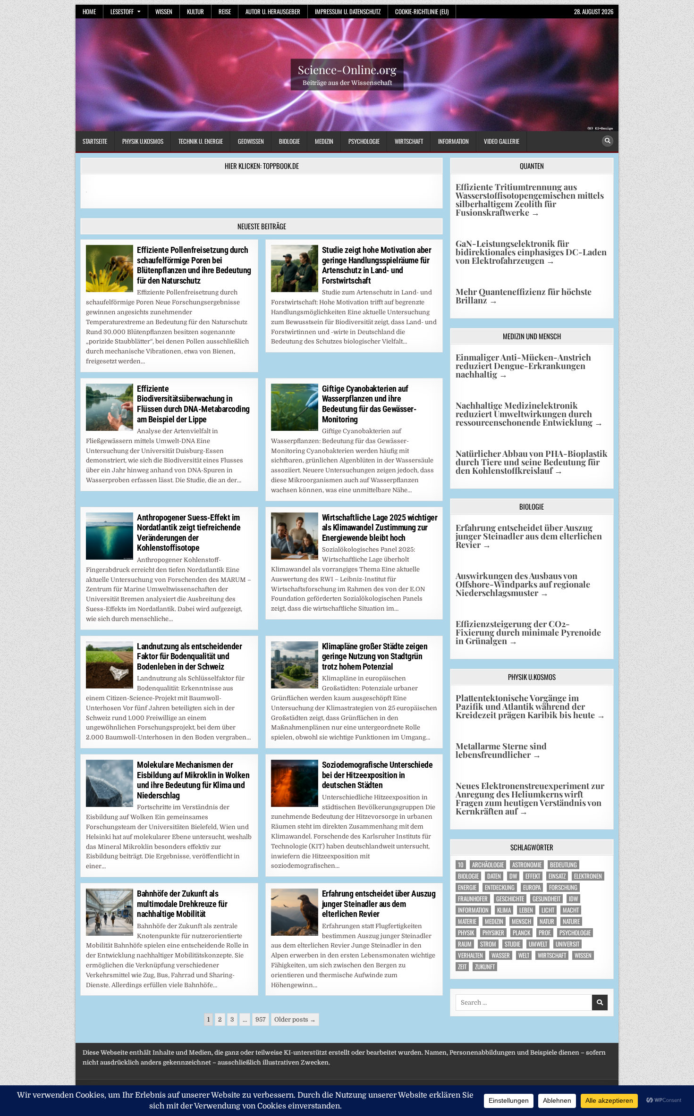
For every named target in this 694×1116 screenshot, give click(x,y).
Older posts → (295, 1019)
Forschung (563, 887)
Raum (465, 944)
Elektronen (588, 876)
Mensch (521, 921)
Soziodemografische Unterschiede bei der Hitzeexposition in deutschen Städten (377, 775)
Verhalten (470, 955)
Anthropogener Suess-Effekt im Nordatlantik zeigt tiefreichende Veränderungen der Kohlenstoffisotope (188, 532)
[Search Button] (607, 141)
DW (513, 876)
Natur (547, 921)
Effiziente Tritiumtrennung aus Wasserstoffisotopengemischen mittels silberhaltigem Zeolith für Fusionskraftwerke (530, 199)
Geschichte (510, 898)
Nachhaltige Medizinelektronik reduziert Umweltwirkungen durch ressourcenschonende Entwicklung (529, 414)
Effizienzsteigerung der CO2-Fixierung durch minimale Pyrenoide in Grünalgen (528, 632)
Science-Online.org (347, 69)
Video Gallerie (501, 141)
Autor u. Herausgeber (272, 11)
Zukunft (485, 966)
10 (461, 864)
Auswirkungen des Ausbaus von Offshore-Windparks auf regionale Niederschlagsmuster (523, 584)
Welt (523, 955)
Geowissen (251, 141)
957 (260, 1019)
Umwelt (538, 944)
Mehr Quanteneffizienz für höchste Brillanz (524, 296)
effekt (532, 876)
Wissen (163, 11)
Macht (571, 910)
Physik (466, 932)
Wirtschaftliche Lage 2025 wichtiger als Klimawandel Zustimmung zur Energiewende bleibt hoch (380, 527)
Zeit (462, 966)
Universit (567, 944)
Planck (521, 932)
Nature (571, 921)
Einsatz (557, 876)
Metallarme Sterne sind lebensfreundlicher (501, 750)
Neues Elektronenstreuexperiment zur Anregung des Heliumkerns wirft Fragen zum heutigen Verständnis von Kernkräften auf (530, 798)
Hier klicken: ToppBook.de (262, 165)
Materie (467, 921)
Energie (467, 887)
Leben (526, 910)
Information (453, 141)
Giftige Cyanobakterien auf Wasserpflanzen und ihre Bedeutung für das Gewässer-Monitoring (369, 404)
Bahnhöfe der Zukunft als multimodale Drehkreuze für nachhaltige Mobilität (182, 904)
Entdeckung (500, 887)
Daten (494, 876)
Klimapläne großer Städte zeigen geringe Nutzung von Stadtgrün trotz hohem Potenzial (375, 656)
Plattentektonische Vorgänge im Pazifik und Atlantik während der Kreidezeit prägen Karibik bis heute (530, 706)
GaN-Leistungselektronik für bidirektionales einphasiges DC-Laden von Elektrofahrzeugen (531, 252)
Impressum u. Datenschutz (348, 11)
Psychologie (364, 141)
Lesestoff (122, 11)
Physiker (493, 932)
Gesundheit (546, 898)
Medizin (324, 141)
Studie (512, 944)
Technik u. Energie (200, 141)
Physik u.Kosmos (142, 141)
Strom (488, 944)
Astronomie (527, 864)
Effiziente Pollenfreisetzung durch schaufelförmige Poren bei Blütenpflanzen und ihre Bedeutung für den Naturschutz (194, 265)
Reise (225, 11)
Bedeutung (563, 864)
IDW (573, 898)
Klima (504, 910)
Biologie (289, 141)
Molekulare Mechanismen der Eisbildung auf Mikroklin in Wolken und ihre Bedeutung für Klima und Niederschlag (193, 780)
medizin (494, 921)
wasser (500, 955)
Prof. (545, 932)
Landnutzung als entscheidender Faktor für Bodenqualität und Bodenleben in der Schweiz (189, 656)
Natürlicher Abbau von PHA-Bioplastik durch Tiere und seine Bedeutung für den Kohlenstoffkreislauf (532, 462)
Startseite (95, 141)
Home (89, 11)
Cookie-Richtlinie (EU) (422, 11)
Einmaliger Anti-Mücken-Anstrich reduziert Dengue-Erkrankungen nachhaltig (523, 366)
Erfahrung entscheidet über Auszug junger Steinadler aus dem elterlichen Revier (379, 904)
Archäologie (488, 864)
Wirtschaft (409, 141)
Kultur (195, 11)
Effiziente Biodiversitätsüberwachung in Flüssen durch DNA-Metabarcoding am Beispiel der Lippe (193, 404)
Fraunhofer (473, 898)
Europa (532, 887)
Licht (548, 910)
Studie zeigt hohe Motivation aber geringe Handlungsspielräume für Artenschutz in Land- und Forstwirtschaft (377, 265)
